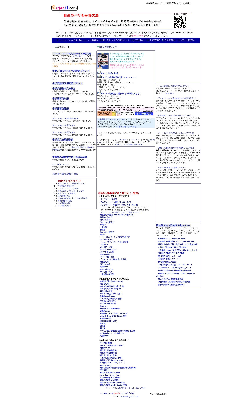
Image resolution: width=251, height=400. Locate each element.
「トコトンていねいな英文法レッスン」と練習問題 (78, 40)
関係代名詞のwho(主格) (109, 380)
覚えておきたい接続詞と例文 (63, 132)
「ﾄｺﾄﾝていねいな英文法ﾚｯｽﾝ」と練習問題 (71, 53)
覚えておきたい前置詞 (66, 193)
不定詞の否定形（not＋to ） (169, 259)
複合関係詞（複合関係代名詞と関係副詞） (174, 282)
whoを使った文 (106, 247)
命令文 (102, 235)
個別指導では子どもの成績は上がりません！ (175, 116)
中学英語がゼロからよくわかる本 (71, 191)
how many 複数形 (107, 232)
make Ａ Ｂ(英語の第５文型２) (112, 345)
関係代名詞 (56, 150)
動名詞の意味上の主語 (167, 262)
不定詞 (83, 147)
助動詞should (105, 318)
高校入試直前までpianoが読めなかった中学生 (176, 148)
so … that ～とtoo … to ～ (110, 375)
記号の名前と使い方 (60, 164)
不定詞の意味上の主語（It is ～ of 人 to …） (175, 265)
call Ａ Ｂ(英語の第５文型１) (111, 294)
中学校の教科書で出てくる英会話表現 (72, 198)
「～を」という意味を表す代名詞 (113, 259)
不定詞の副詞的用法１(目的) (111, 299)
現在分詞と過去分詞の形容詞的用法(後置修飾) (118, 368)
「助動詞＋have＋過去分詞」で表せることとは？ (177, 250)
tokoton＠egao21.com (129, 396)
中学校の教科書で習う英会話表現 (69, 157)
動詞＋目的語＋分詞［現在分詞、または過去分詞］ (178, 244)
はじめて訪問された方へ (108, 47)
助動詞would (105, 348)
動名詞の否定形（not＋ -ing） (170, 256)
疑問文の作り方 (106, 217)
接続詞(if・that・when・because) (113, 313)
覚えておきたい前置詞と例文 (63, 125)
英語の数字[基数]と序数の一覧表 (65, 174)
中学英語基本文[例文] (63, 88)
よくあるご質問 (138, 388)
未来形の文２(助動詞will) (110, 309)
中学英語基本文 (139, 40)
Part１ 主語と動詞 (109, 73)
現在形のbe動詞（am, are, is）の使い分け (116, 215)
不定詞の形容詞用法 (108, 304)
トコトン (135, 140)
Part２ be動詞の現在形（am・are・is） (119, 77)
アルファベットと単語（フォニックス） (116, 202)
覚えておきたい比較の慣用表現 (170, 279)
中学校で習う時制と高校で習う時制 (172, 247)
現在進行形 (104, 262)
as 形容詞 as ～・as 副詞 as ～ (112, 333)
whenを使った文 (106, 269)
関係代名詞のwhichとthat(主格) (112, 383)
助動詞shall (104, 336)
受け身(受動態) (106, 343)
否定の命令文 (105, 264)
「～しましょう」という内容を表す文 (115, 237)
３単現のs (104, 244)
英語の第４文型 (106, 291)
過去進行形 (104, 284)
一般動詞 (103, 227)
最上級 (102, 328)
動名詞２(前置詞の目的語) (110, 373)
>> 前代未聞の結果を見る (126, 127)
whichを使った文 (107, 252)
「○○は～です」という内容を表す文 (114, 242)
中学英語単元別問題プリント (67, 83)
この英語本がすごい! (80, 56)
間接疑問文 (104, 370)
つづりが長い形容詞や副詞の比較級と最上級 (117, 331)
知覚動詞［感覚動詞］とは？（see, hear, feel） (177, 241)
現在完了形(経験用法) (108, 353)
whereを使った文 (107, 254)
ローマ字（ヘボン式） (109, 199)
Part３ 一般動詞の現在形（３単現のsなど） (121, 93)
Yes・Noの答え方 (107, 222)
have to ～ (104, 306)
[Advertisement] (126, 170)
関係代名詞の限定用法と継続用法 (171, 285)
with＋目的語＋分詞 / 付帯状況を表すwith (174, 271)
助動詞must (105, 311)
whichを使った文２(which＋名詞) (113, 316)
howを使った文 (106, 272)
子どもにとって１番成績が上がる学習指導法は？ (177, 98)
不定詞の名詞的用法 (108, 301)
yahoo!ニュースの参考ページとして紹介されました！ (122, 212)
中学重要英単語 (154, 40)
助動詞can (104, 267)
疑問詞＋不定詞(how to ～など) (112, 360)
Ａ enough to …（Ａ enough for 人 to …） (175, 268)
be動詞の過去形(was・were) (111, 281)
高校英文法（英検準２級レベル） (173, 225)
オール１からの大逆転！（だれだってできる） (176, 133)
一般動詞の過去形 (107, 274)
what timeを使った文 (108, 249)
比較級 (102, 326)
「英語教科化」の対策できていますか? (173, 86)
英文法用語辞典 (64, 196)
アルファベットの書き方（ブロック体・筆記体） (120, 205)
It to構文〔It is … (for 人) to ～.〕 (113, 363)
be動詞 (103, 225)
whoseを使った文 (107, 257)
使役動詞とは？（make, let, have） (172, 238)
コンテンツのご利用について (118, 388)
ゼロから (123, 140)
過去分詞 (75, 147)
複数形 (102, 230)
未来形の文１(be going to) (110, 289)
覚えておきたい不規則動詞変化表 (65, 118)
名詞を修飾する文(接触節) (110, 378)
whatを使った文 (106, 240)
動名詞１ (103, 323)
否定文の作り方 (106, 220)
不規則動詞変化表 (65, 201)
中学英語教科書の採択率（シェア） (172, 168)
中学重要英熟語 (169, 40)
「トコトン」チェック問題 (68, 188)
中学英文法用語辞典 (186, 40)
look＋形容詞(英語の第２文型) (112, 286)
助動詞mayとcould (107, 296)
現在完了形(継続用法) (108, 350)
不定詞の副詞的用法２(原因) (111, 358)
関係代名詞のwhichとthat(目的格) (113, 385)
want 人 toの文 (106, 365)
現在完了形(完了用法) (108, 355)
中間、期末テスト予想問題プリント (115, 40)
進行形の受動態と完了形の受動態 (171, 253)
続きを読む (170, 93)
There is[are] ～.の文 (108, 321)
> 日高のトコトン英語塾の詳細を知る (128, 145)
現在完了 (90, 147)
